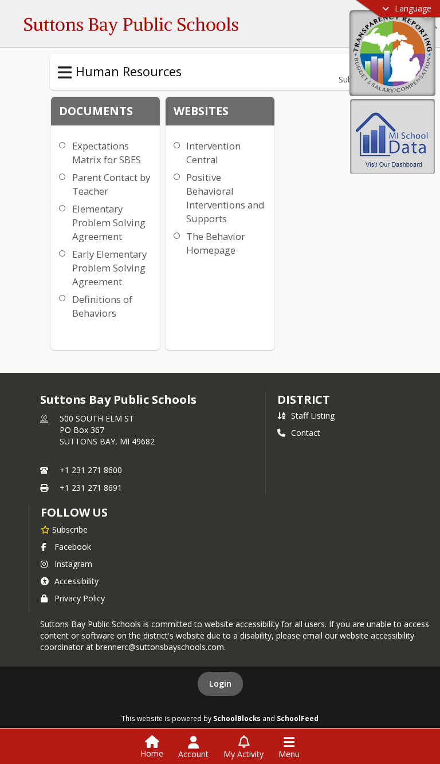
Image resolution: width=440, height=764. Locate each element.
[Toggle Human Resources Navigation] (65, 73)
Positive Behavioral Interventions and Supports (225, 198)
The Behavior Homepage (215, 243)
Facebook (72, 546)
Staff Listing (313, 415)
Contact (305, 432)
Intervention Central (213, 152)
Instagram (73, 563)
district (303, 399)
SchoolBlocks (237, 718)
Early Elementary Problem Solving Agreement (109, 267)
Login (220, 683)
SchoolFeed (298, 718)
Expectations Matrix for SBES (106, 152)
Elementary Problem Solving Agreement (109, 222)
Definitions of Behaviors (102, 306)
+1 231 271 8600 (91, 469)
